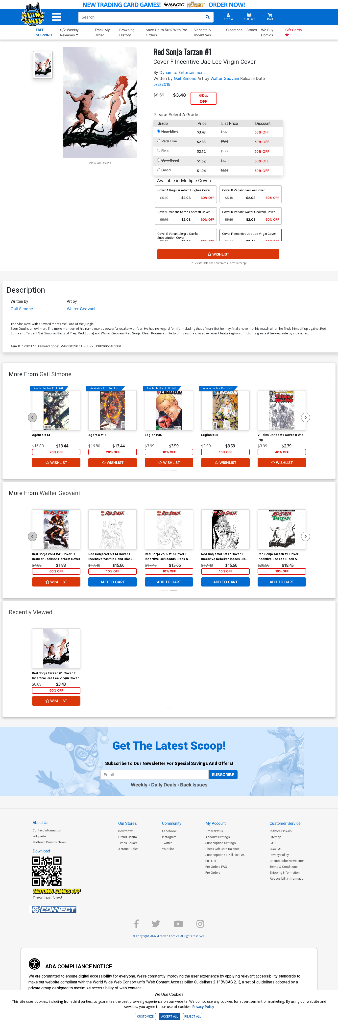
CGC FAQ (276, 849)
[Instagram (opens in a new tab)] (200, 926)
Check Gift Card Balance (222, 849)
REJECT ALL (192, 1016)
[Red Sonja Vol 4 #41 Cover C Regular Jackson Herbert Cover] (56, 529)
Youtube (168, 849)
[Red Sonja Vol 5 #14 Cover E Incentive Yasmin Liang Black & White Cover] (112, 529)
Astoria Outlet (128, 849)
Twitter (167, 843)
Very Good (170, 160)
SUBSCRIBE (223, 774)
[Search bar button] (208, 17)
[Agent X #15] (112, 410)
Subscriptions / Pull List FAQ (225, 855)
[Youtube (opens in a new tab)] (178, 926)
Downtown (126, 831)
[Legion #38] (225, 410)
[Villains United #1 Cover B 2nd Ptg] (282, 410)
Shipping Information (285, 872)
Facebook (169, 831)
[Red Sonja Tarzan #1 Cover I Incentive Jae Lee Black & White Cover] (282, 529)
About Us (40, 822)
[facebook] (136, 926)
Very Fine (169, 141)
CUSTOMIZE (145, 1016)
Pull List (210, 861)
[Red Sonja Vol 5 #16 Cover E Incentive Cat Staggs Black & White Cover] (169, 529)
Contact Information (47, 830)
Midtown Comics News (49, 842)
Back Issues (194, 785)
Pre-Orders (212, 872)
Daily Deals (163, 785)
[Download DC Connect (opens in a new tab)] (63, 909)
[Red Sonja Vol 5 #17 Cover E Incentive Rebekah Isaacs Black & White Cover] (225, 529)
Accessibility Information (287, 878)
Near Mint (169, 131)
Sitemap (275, 837)
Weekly (139, 785)
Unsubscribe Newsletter (287, 861)
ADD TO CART (112, 582)
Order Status (214, 831)
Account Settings (217, 837)
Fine (165, 151)
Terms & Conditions (284, 867)
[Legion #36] (169, 410)
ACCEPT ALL (169, 1016)
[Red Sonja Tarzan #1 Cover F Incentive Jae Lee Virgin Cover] (56, 648)
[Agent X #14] (56, 410)
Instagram (169, 837)
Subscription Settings (220, 843)
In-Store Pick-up (281, 831)
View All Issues (100, 163)
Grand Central (128, 837)
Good (166, 170)
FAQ (273, 843)
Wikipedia (40, 836)
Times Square (128, 843)
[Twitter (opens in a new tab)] (156, 926)
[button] (56, 17)
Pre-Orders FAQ (216, 867)
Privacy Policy (279, 855)
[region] (32, 417)
